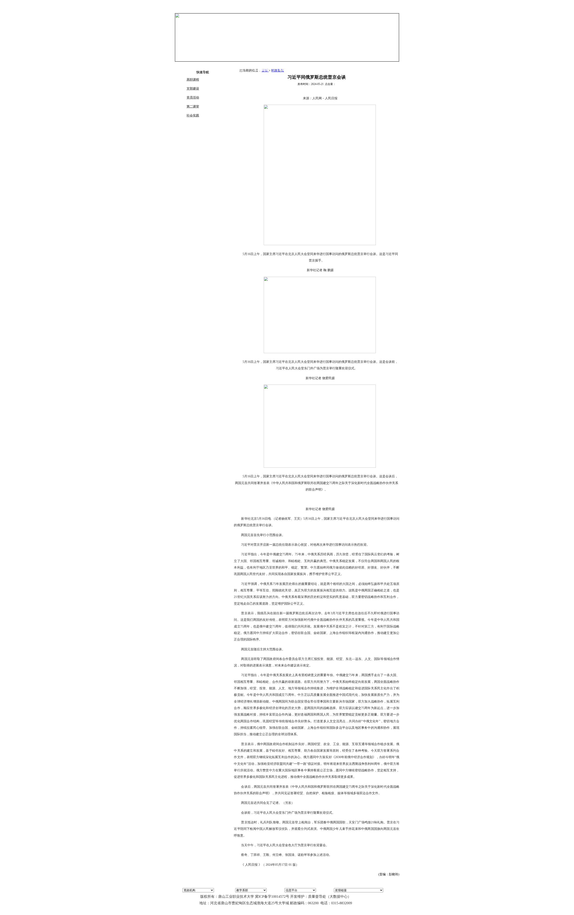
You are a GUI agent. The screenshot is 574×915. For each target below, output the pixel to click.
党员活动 (193, 97)
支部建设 (193, 88)
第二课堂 (193, 106)
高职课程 (193, 79)
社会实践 (193, 115)
